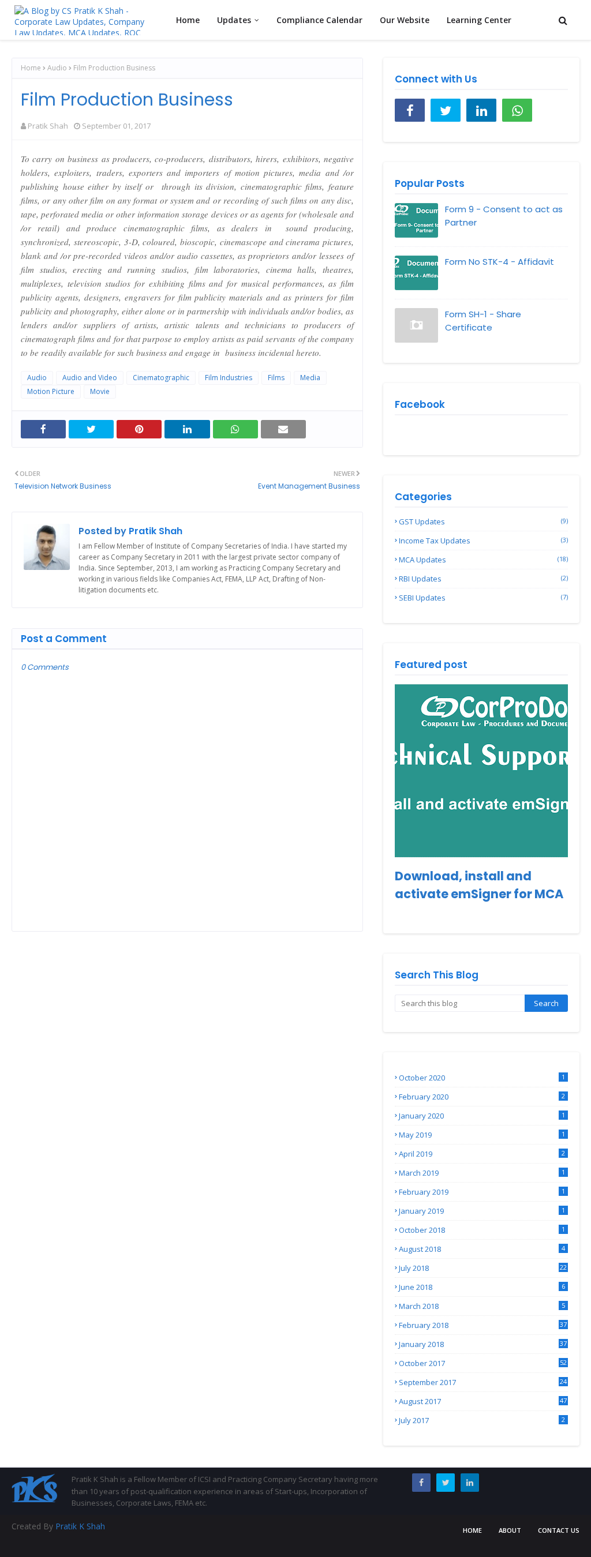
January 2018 (483, 1344)
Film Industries (228, 377)
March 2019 (482, 1173)
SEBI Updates (483, 597)
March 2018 (482, 1306)
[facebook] (410, 110)
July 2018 (483, 1268)
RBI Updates (483, 578)
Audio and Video (89, 377)
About (510, 1530)
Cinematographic (161, 377)
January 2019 (482, 1211)
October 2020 (482, 1077)
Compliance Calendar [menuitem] (319, 19)
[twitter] (446, 110)
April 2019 (482, 1154)
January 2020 (482, 1115)
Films (276, 377)
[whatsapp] (517, 110)
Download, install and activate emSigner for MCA (479, 885)
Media (310, 377)
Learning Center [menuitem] (479, 19)
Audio (57, 68)
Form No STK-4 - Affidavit (499, 262)
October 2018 (482, 1230)
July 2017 (482, 1420)
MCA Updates (483, 559)
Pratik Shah (48, 126)
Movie (100, 391)
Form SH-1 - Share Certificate (483, 320)
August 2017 (483, 1401)
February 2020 (482, 1096)
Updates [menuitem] (234, 19)
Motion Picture (50, 391)
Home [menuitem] (188, 19)
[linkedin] (481, 110)
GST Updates (483, 521)
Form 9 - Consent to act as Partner (504, 215)
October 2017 (483, 1363)
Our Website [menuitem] (404, 19)
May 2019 (482, 1135)
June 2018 (482, 1287)
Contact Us (558, 1530)
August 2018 (482, 1249)
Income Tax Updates (483, 540)
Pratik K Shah (80, 1526)
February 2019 (482, 1192)
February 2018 (483, 1325)
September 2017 (483, 1382)
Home (31, 68)
